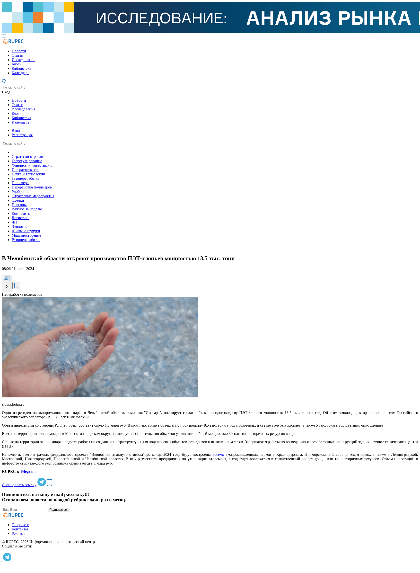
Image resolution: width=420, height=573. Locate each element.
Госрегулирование (27, 161)
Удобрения (20, 191)
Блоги (17, 64)
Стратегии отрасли (27, 156)
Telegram (27, 471)
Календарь (20, 73)
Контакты (20, 529)
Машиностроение (26, 235)
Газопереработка (25, 178)
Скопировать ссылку (19, 485)
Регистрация (22, 135)
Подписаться (59, 509)
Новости (19, 51)
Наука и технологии (28, 174)
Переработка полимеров (32, 187)
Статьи (17, 55)
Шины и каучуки (26, 231)
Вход (6, 92)
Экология (19, 226)
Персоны (19, 205)
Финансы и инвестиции (32, 165)
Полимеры (20, 183)
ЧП (14, 222)
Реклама (18, 533)
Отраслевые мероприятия (33, 196)
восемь (218, 454)
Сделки (18, 200)
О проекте (20, 525)
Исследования (23, 60)
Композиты (21, 213)
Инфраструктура (25, 170)
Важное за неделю (27, 209)
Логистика (20, 218)
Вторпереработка (26, 240)
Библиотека (21, 68)
